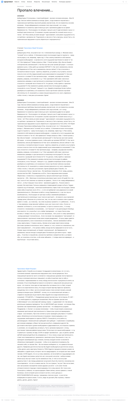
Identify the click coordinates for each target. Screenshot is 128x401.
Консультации (20, 6)
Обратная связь (93, 399)
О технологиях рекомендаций (104, 399)
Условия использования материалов (80, 399)
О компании (7, 399)
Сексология (29, 6)
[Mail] (2, 2)
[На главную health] (8, 2)
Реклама (13, 399)
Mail (2, 399)
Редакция (69, 399)
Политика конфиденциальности (118, 399)
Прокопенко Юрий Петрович (33, 48)
